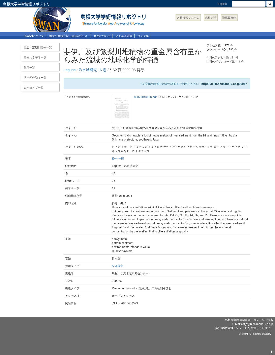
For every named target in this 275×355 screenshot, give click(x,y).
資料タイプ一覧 (33, 87)
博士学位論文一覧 (35, 77)
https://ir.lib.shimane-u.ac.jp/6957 (224, 84)
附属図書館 (229, 18)
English (222, 4)
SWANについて (34, 36)
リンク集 (143, 36)
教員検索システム (188, 18)
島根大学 (210, 18)
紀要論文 (117, 266)
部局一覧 (29, 67)
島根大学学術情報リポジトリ (26, 3)
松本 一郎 (118, 158)
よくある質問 (124, 36)
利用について (102, 36)
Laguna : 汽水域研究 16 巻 (85, 69)
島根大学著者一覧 (35, 57)
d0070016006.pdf (145, 97)
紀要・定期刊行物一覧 (38, 47)
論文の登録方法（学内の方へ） (69, 36)
